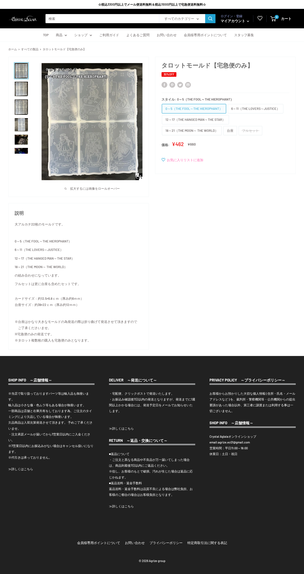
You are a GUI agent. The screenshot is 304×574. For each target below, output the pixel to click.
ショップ (80, 35)
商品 (59, 35)
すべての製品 (29, 49)
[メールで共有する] (188, 84)
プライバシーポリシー (166, 543)
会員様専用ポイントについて (205, 35)
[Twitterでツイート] (180, 84)
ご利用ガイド (109, 35)
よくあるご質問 (138, 35)
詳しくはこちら (22, 469)
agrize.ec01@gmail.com (234, 442)
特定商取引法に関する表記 (207, 543)
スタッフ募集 (244, 35)
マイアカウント (233, 21)
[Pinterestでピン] (172, 84)
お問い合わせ (167, 35)
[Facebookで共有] (164, 84)
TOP (46, 35)
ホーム (12, 49)
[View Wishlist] (259, 19)
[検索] (210, 18)
